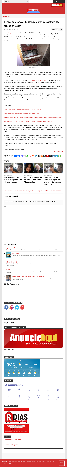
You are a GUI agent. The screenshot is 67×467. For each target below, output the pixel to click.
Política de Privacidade (11, 262)
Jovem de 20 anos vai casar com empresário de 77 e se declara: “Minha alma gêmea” (33, 179)
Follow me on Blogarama (11, 445)
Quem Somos (15, 253)
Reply (6, 29)
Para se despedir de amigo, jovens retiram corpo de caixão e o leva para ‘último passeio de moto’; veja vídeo (53, 180)
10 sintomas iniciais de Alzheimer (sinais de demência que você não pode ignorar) (28, 121)
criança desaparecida (13, 33)
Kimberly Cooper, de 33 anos (38, 80)
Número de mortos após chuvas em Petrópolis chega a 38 (18, 191)
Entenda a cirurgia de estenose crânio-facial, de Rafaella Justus (28, 276)
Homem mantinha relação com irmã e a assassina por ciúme (21, 113)
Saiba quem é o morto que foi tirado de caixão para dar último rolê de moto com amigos (13, 179)
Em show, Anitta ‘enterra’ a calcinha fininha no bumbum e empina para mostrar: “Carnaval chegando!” (33, 117)
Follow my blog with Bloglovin (12, 439)
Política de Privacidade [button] (9, 464)
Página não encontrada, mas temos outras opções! (50, 191)
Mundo (11, 29)
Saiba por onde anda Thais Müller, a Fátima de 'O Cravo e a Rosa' (23, 109)
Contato (8, 269)
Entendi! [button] (61, 463)
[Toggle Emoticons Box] (5, 206)
